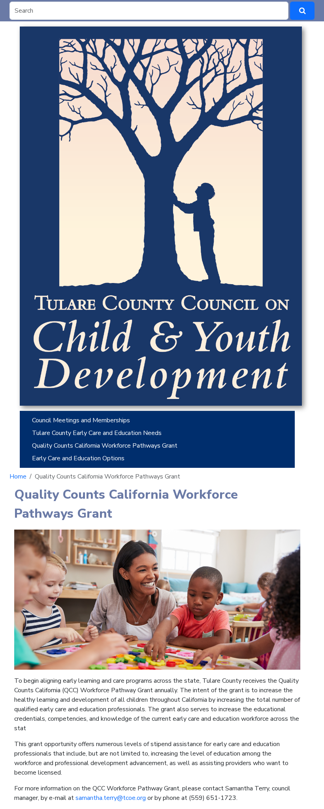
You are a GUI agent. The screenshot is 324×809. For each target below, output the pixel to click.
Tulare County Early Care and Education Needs (97, 433)
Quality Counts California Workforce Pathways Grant (104, 445)
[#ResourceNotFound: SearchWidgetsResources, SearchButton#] (302, 11)
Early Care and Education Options (79, 458)
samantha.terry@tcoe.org (110, 798)
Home (17, 476)
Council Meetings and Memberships (81, 420)
